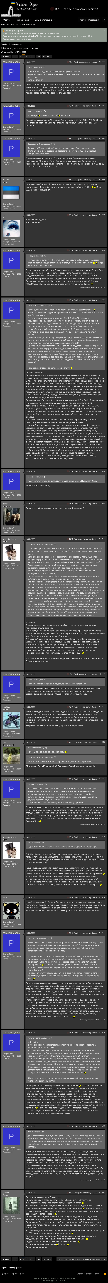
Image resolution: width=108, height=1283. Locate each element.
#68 (103, 471)
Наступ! (46, 56)
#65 (103, 215)
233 (38, 56)
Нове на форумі (21, 20)
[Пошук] (104, 19)
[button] (31, 19)
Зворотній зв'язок (84, 1274)
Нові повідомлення (9, 24)
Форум (6, 20)
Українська (19, 1274)
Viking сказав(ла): (35, 67)
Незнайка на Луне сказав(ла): (40, 144)
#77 (103, 933)
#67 (103, 300)
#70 (103, 539)
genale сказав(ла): (35, 477)
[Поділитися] (100, 61)
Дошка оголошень (43, 20)
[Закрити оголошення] (104, 30)
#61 (103, 62)
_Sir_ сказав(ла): (34, 842)
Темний (7, 1274)
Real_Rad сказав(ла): (36, 748)
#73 (103, 742)
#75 (103, 837)
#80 (103, 1192)
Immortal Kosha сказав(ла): (39, 305)
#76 (103, 897)
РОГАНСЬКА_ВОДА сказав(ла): (40, 544)
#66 (103, 250)
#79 (103, 1126)
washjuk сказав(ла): (36, 784)
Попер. (7, 56)
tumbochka (8, 52)
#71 (103, 674)
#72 (103, 707)
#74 (103, 779)
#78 (103, 1032)
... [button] (33, 56)
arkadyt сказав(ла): (35, 256)
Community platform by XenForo (54, 1279)
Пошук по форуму (27, 24)
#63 (103, 138)
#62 (103, 105)
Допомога (98, 1274)
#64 (103, 179)
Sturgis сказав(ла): (35, 111)
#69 (103, 503)
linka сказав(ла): (34, 1131)
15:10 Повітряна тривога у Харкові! (76, 9)
